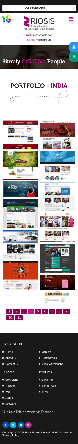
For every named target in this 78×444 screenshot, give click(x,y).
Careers (46, 352)
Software (10, 403)
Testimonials (49, 358)
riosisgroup (39, 40)
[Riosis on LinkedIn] (21, 425)
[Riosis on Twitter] (13, 425)
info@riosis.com (43, 35)
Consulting (11, 379)
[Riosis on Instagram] (28, 425)
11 (19, 317)
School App (49, 385)
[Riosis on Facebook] (5, 425)
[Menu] (71, 19)
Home (9, 352)
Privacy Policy (10, 435)
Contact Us (12, 364)
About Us (11, 358)
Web (8, 391)
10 (10, 317)
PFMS (45, 391)
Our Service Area (35, 7)
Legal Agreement (52, 364)
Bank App (48, 379)
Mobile (9, 397)
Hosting (10, 385)
